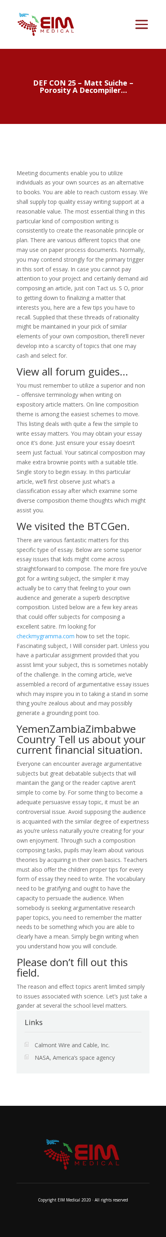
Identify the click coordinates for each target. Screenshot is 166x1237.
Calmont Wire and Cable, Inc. (72, 1045)
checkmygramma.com (46, 636)
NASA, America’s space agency (75, 1057)
